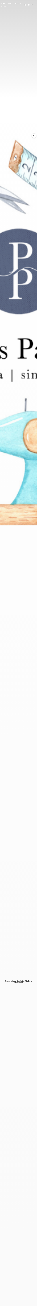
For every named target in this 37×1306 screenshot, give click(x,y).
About (10, 3)
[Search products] (34, 136)
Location (18, 3)
